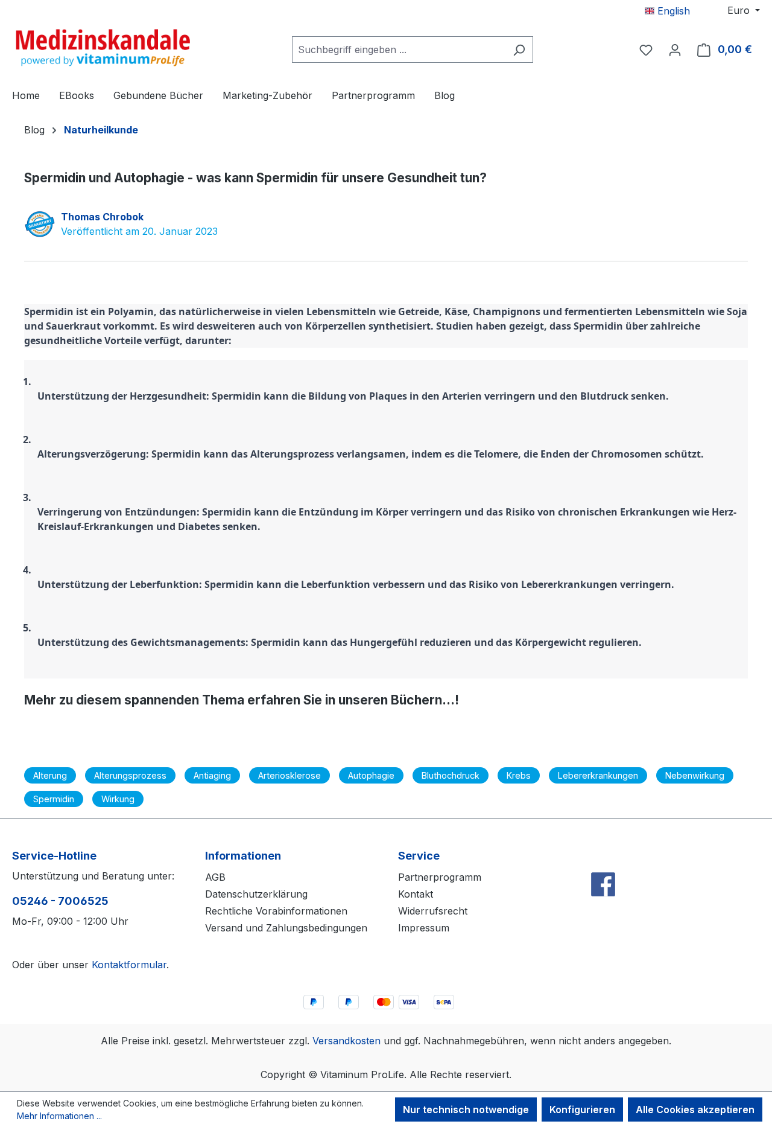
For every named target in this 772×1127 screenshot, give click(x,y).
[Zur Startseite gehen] (102, 47)
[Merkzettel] (645, 49)
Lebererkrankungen (598, 775)
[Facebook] (603, 858)
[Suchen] (519, 49)
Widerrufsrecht (432, 911)
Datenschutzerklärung (256, 894)
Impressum (423, 928)
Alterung (50, 775)
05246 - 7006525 (60, 901)
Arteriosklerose (289, 775)
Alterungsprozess (130, 775)
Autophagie (371, 775)
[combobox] (398, 49)
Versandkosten (346, 1041)
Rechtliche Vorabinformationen (276, 911)
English (672, 11)
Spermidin (53, 799)
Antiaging (212, 775)
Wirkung (117, 799)
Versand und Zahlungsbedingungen (286, 928)
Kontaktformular (129, 965)
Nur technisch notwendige (466, 1109)
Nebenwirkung (694, 775)
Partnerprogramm (439, 877)
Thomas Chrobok (102, 217)
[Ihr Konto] (674, 49)
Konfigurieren (582, 1109)
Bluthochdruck (450, 775)
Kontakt (415, 894)
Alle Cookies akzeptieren (695, 1109)
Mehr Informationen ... (59, 1116)
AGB (215, 877)
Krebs (519, 775)
